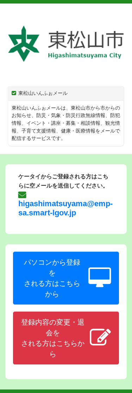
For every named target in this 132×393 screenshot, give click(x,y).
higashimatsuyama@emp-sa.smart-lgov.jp (65, 208)
